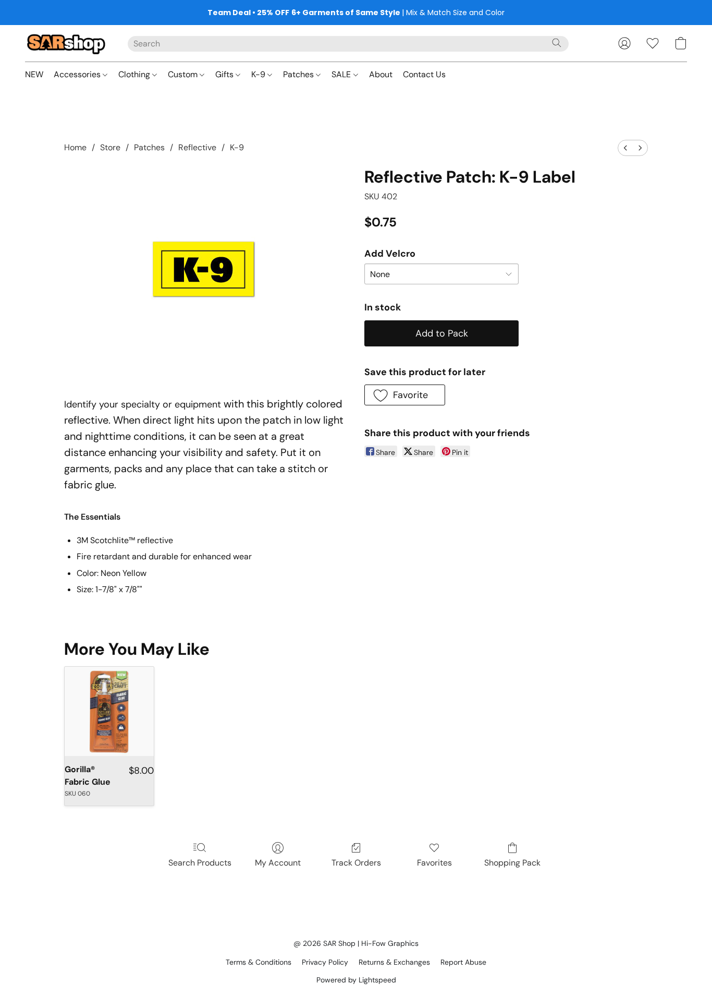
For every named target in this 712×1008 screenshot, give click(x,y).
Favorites (434, 862)
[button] (66, 43)
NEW (34, 74)
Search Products (199, 862)
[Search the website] (556, 42)
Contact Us (424, 74)
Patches (299, 74)
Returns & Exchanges (394, 962)
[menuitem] (625, 147)
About (380, 74)
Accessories (78, 74)
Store (110, 147)
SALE (342, 74)
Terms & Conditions (258, 962)
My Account (278, 862)
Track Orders (356, 862)
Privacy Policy (325, 962)
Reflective (197, 147)
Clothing (135, 74)
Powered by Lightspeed (356, 980)
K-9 (259, 74)
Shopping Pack (512, 862)
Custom (184, 74)
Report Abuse (463, 962)
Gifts (225, 74)
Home (75, 147)
